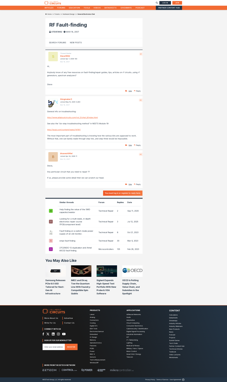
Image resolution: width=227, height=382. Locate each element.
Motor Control (132, 351)
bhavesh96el (66, 153)
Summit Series (174, 340)
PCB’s (92, 348)
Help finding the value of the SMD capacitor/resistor (74, 210)
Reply (138, 91)
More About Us (51, 318)
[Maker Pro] (101, 370)
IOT (128, 337)
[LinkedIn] (53, 334)
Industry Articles (175, 323)
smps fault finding (67, 241)
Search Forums (57, 42)
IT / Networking (132, 340)
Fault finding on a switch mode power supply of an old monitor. (76, 232)
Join (177, 3)
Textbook (172, 352)
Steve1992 (56, 32)
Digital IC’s (93, 326)
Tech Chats (173, 343)
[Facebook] (43, 334)
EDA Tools (93, 329)
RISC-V (92, 354)
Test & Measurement (97, 360)
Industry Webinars (176, 326)
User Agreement (175, 379)
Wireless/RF (94, 363)
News (171, 332)
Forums (61, 8)
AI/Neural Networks (134, 314)
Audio (129, 317)
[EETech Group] (49, 370)
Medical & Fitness (133, 346)
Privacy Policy (150, 379)
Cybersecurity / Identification (137, 329)
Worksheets (173, 357)
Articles (49, 8)
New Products (174, 329)
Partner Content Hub (169, 8)
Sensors (93, 357)
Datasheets (110, 8)
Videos (97, 8)
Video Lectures (174, 355)
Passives (93, 346)
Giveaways (126, 8)
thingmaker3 (66, 99)
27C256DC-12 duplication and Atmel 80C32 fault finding (75, 249)
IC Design (93, 337)
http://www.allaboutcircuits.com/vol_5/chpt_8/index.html (72, 117)
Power (92, 351)
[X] (47, 334)
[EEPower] (87, 370)
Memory (93, 340)
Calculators (173, 315)
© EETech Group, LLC (50, 379)
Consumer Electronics (135, 326)
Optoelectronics (96, 343)
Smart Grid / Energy (134, 354)
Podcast (140, 8)
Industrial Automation (134, 334)
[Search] (157, 3)
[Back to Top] (182, 380)
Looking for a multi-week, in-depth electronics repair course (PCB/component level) (75, 222)
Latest (92, 314)
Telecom (130, 357)
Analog (92, 317)
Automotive (131, 320)
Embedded (94, 334)
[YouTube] (63, 334)
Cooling (93, 323)
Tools (87, 8)
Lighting (129, 343)
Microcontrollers (106, 249)
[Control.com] (69, 370)
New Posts (76, 42)
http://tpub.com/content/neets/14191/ (64, 129)
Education (74, 8)
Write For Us (50, 323)
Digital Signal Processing (136, 331)
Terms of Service (162, 379)
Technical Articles (176, 349)
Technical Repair (106, 211)
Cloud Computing (133, 323)
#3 (141, 154)
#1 (141, 54)
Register (71, 347)
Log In (165, 3)
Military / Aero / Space (135, 348)
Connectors (94, 320)
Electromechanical (97, 331)
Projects (172, 338)
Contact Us (69, 323)
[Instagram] (58, 334)
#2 (141, 100)
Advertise (68, 318)
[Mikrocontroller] (122, 370)
